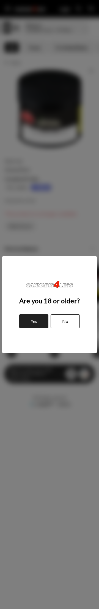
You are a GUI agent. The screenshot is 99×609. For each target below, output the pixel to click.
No (65, 321)
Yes (34, 321)
